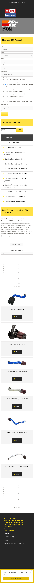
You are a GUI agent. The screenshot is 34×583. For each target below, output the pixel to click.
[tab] (17, 46)
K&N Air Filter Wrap (12, 143)
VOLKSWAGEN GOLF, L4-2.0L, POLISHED (17, 466)
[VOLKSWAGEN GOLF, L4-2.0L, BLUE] (17, 421)
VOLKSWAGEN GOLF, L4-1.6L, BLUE (17, 371)
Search (19, 129)
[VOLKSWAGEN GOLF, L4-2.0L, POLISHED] (17, 455)
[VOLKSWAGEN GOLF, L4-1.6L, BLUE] (17, 363)
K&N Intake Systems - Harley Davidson (14, 154)
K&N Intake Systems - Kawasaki (16, 164)
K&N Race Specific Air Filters (15, 192)
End (19, 283)
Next (19, 281)
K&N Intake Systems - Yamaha (16, 169)
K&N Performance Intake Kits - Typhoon (15, 180)
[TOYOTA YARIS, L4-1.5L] (17, 299)
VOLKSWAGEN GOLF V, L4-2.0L (17, 344)
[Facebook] (10, 15)
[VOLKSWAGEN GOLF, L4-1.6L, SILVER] (17, 390)
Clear (6, 77)
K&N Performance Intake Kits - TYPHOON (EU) (15, 186)
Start (19, 259)
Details (18, 317)
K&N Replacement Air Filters (15, 196)
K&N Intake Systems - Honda (15, 159)
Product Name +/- (15, 244)
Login (23, 2)
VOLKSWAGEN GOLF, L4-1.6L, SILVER (17, 399)
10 (18, 280)
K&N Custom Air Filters (13, 148)
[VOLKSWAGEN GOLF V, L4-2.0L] (17, 332)
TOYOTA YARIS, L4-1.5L (17, 309)
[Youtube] (10, 10)
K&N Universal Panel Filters (15, 201)
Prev (19, 260)
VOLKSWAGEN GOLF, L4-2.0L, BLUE (17, 432)
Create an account (14, 2)
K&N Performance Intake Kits (16, 174)
